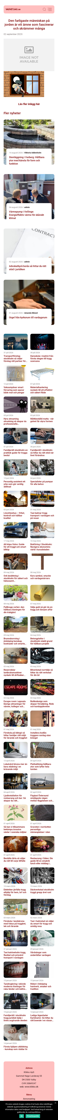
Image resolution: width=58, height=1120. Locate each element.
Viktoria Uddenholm (32, 153)
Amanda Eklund (31, 313)
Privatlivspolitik (33, 1116)
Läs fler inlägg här (29, 104)
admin (27, 207)
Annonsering (29, 1099)
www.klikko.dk (31, 1086)
